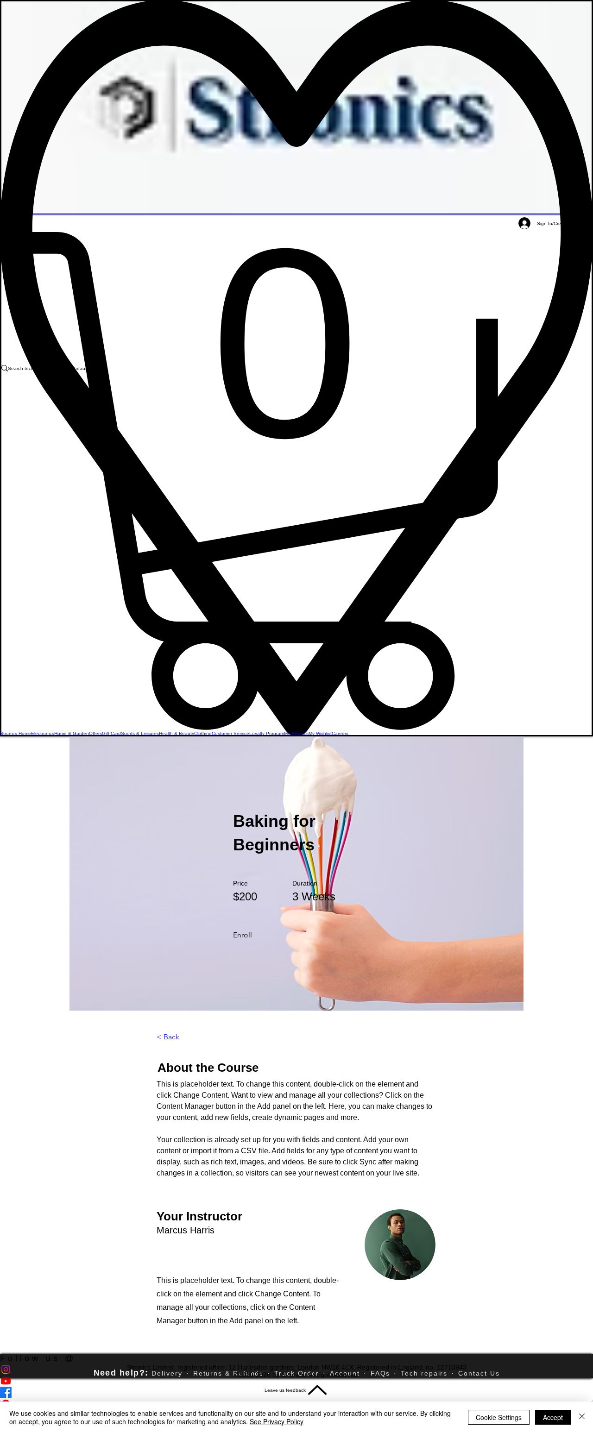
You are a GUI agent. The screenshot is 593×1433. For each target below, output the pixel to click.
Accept (553, 1417)
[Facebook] (296, 1392)
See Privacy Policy (276, 1421)
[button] (296, 481)
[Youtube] (296, 1381)
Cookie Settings (499, 1417)
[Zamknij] (581, 1417)
